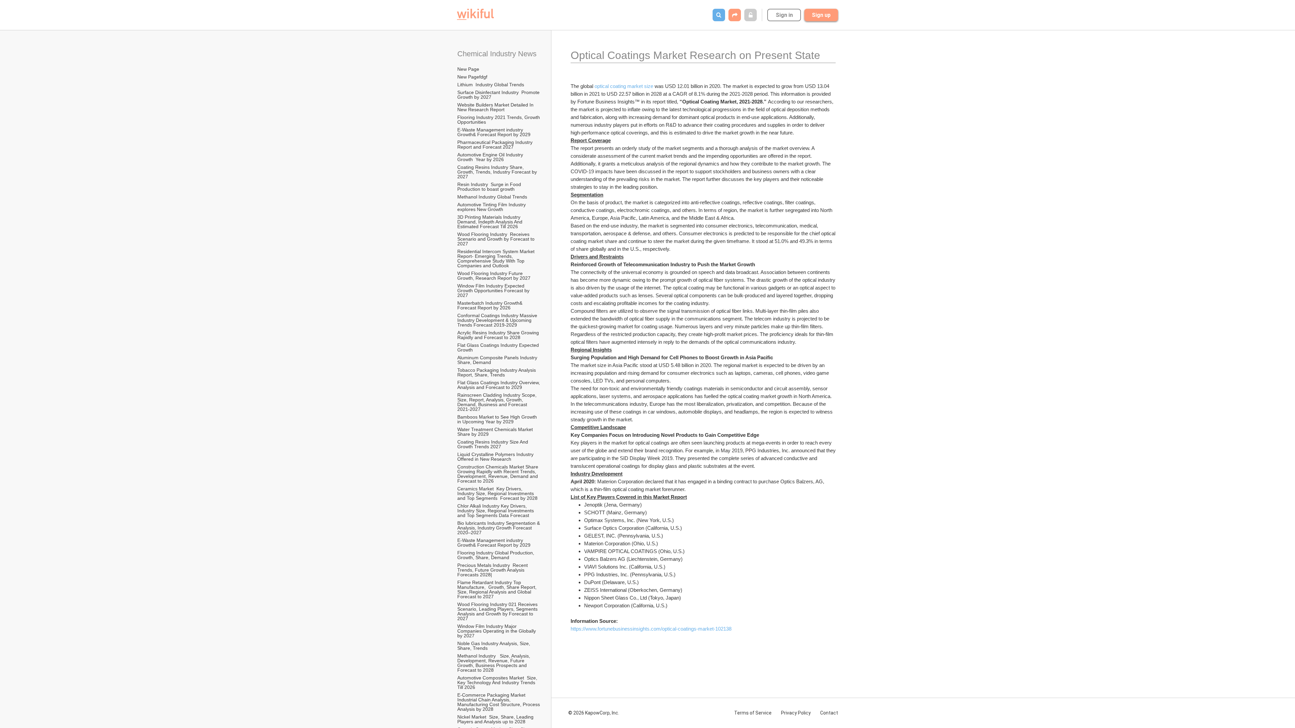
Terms (753, 713)
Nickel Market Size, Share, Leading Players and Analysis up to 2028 (496, 719)
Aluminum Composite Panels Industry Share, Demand (498, 360)
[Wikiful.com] (475, 14)
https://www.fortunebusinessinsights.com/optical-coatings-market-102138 (651, 629)
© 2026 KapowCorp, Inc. (593, 713)
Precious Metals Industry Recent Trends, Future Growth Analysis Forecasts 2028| (493, 570)
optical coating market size (625, 86)
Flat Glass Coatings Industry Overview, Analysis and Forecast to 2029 (499, 385)
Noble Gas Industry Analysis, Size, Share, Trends (494, 646)
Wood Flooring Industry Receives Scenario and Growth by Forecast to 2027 (496, 239)
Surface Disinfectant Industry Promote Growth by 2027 (499, 95)
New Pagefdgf (472, 77)
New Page (468, 69)
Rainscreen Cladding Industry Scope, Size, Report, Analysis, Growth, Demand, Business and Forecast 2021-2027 (497, 402)
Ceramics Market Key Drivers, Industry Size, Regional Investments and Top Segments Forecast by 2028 (497, 493)
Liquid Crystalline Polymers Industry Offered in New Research (496, 457)
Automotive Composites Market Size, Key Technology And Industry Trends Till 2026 (498, 682)
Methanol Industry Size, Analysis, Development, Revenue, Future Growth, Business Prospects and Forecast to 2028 (494, 663)
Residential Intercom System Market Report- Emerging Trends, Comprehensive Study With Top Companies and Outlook (496, 258)
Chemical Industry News (497, 54)
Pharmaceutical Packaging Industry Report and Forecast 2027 (495, 145)
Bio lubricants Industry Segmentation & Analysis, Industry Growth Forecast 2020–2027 (499, 527)
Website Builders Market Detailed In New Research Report (496, 107)
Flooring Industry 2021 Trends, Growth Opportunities (499, 120)
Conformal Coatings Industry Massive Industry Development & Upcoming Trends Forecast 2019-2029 (498, 320)
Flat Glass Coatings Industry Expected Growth (498, 347)
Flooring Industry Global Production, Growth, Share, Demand (496, 555)
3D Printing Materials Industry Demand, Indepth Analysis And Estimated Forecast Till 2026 (490, 221)
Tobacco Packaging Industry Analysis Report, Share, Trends (497, 372)
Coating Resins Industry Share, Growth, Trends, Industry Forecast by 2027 (497, 171)
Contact (829, 713)
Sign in (784, 15)
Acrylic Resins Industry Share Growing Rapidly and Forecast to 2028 (498, 335)
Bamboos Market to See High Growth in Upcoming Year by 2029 (497, 419)
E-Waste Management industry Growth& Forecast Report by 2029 (493, 132)
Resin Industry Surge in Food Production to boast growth (489, 187)
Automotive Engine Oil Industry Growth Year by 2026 (491, 157)
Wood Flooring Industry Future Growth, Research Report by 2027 (494, 276)
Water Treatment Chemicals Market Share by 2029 (495, 432)
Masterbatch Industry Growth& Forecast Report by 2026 (490, 305)
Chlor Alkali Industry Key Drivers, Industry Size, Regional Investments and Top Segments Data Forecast (496, 510)
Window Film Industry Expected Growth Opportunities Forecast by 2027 (494, 290)
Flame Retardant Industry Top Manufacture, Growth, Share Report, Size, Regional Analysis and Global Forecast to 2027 (497, 589)
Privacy (796, 713)
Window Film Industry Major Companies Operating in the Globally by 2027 (497, 631)
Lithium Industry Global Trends (490, 84)
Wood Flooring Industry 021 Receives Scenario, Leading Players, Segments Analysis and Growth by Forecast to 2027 (498, 611)
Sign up (821, 15)
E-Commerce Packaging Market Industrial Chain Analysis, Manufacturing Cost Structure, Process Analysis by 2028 (499, 702)
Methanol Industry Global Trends (492, 197)
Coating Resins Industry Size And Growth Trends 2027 (493, 444)
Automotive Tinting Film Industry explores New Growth (492, 207)
